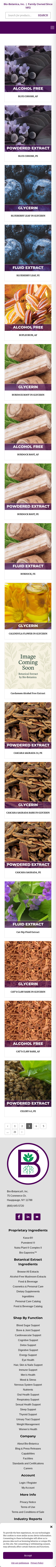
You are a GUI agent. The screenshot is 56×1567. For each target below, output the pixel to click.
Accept (28, 1555)
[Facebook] (19, 1216)
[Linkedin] (28, 1216)
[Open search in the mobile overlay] (28, 15)
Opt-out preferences (20, 1563)
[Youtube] (37, 1216)
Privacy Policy (37, 1563)
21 (15, 1131)
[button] (51, 1526)
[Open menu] (52, 27)
